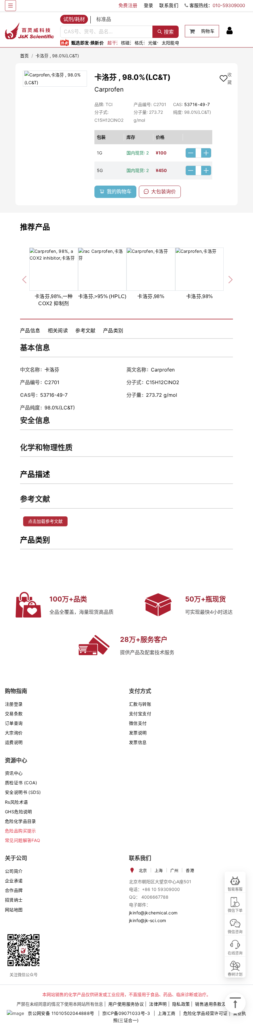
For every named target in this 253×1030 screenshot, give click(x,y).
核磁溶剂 (130, 42)
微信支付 (138, 723)
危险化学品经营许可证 (205, 1013)
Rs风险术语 (16, 802)
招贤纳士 (14, 899)
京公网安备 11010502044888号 (61, 1013)
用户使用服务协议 (126, 1004)
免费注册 (128, 5)
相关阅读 (58, 330)
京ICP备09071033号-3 (126, 1013)
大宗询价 (14, 732)
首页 (24, 55)
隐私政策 (181, 1004)
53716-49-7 (197, 104)
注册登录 (14, 704)
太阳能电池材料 (177, 42)
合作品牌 (14, 890)
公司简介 (14, 871)
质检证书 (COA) (21, 782)
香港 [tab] (190, 870)
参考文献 (85, 330)
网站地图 (14, 909)
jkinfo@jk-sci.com (147, 920)
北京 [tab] (143, 870)
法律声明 (158, 1004)
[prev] (25, 278)
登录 (148, 5)
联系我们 (168, 5)
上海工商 (167, 1013)
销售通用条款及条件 (215, 1004)
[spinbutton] (198, 153)
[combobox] (106, 32)
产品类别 (113, 330)
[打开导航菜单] (10, 5)
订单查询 (14, 723)
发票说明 (138, 732)
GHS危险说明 (18, 811)
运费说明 (14, 742)
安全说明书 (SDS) (23, 792)
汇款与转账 (140, 704)
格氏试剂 (143, 42)
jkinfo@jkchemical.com (153, 912)
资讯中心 (14, 773)
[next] (228, 278)
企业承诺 (14, 880)
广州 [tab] (174, 870)
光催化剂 (157, 42)
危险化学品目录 (20, 821)
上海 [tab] (159, 870)
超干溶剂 (116, 42)
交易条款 (14, 713)
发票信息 (138, 742)
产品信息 (30, 330)
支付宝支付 (140, 713)
